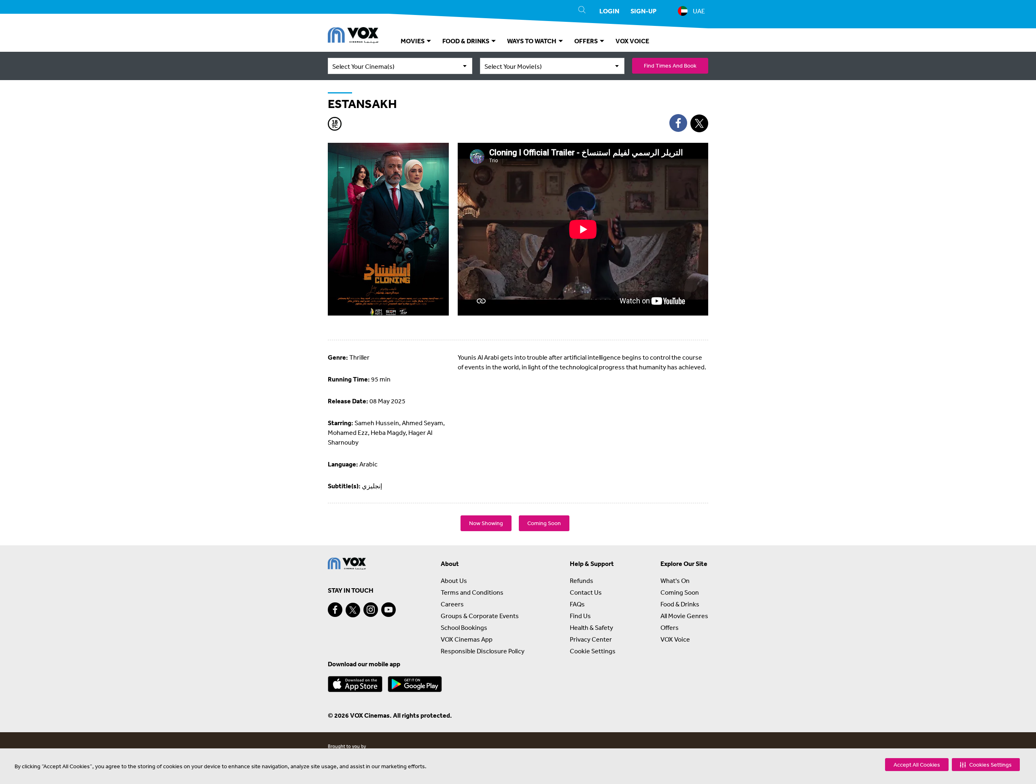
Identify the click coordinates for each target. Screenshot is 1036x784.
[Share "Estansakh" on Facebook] (678, 123)
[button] (986, 764)
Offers (669, 627)
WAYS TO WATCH (532, 41)
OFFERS (586, 41)
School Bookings (464, 627)
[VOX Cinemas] (353, 36)
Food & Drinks (679, 604)
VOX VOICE (632, 41)
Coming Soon (544, 523)
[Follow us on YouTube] (388, 609)
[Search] (582, 11)
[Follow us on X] (353, 610)
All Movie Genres (684, 616)
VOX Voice (675, 639)
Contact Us (586, 592)
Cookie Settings (593, 651)
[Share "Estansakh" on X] (699, 123)
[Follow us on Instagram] (370, 609)
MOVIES (413, 41)
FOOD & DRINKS (466, 41)
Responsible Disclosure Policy (482, 651)
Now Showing (486, 523)
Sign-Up (643, 11)
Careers (452, 604)
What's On (675, 580)
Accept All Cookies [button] (917, 764)
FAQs (577, 604)
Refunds (581, 580)
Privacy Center (591, 639)
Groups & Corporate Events (480, 616)
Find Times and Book (670, 65)
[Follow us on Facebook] (335, 609)
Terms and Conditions (472, 592)
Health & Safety (591, 627)
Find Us (580, 616)
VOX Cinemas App (467, 639)
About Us (454, 580)
